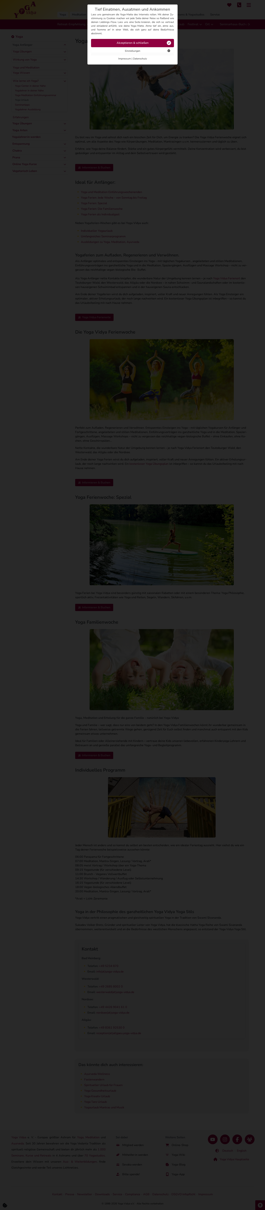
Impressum (124, 58)
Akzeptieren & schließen (133, 43)
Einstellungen (132, 51)
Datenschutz (140, 58)
